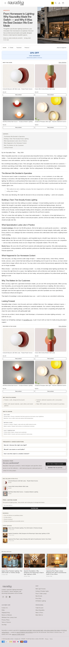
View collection (62, 62)
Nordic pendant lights (38, 630)
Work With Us (39, 615)
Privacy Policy (5, 620)
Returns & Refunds (7, 615)
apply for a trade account (18, 634)
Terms (51, 638)
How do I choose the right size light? (15, 445)
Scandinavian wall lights (26, 630)
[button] (5, 3)
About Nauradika (40, 610)
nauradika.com (27, 320)
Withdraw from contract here (9, 617)
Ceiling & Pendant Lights (42, 591)
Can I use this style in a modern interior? (16, 453)
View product (18, 94)
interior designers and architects (24, 632)
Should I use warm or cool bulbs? (14, 449)
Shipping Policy (6, 612)
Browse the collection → (56, 467)
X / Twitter (10, 47)
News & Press (39, 612)
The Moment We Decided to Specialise (14, 136)
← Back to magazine (61, 47)
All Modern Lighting (41, 601)
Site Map (4, 624)
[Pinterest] (9, 597)
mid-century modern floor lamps (52, 630)
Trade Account (39, 607)
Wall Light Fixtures (41, 588)
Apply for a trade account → (56, 463)
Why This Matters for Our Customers (14, 145)
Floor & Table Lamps (41, 593)
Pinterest (27, 47)
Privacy (46, 638)
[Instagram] (6, 597)
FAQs (3, 610)
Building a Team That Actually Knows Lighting (16, 138)
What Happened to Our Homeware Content (15, 143)
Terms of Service (6, 622)
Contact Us (5, 607)
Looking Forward (8, 147)
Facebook (19, 47)
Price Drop (38, 598)
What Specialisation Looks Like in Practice (15, 141)
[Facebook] (3, 597)
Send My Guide (34, 508)
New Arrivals (39, 596)
